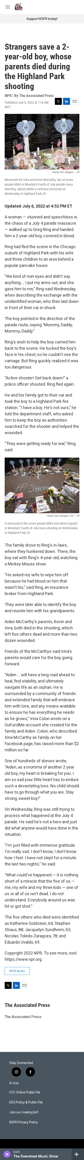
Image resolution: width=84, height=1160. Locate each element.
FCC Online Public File (24, 1092)
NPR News (17, 971)
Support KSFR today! (42, 19)
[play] (7, 1154)
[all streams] (78, 1154)
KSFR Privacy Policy (23, 1122)
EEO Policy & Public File (26, 1102)
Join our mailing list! (23, 1112)
